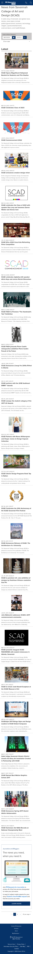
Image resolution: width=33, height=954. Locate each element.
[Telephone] (26, 2)
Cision (19, 951)
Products (16, 928)
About (16, 931)
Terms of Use (11, 944)
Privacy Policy (20, 944)
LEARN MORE (16, 903)
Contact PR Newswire (16, 926)
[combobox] (19, 37)
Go (25, 37)
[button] (13, 37)
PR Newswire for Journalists (15, 887)
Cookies (16, 949)
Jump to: (9, 34)
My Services (15, 933)
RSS (28, 946)
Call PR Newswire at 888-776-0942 (16, 938)
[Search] (31, 2)
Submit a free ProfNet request (17, 896)
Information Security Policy (11, 946)
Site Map (22, 946)
